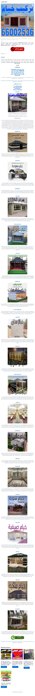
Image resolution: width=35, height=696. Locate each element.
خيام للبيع (4, 80)
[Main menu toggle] (33, 2)
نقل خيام (29, 80)
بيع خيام (16, 80)
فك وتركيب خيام (8, 80)
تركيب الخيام (15, 81)
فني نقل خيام (25, 80)
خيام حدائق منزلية (29, 246)
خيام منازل (11, 218)
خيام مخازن (30, 339)
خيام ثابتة (27, 574)
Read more (26, 667)
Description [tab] (3, 57)
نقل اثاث (18, 81)
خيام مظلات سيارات (31, 311)
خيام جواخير (31, 275)
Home (2, 38)
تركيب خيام (32, 80)
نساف (32, 38)
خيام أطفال (18, 460)
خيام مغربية (32, 632)
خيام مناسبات (30, 453)
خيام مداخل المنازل (19, 396)
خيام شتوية (23, 516)
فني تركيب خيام (20, 80)
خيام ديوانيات (9, 488)
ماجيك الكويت (4, 1)
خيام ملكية (23, 602)
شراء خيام (12, 80)
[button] (32, 5)
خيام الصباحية (32, 190)
